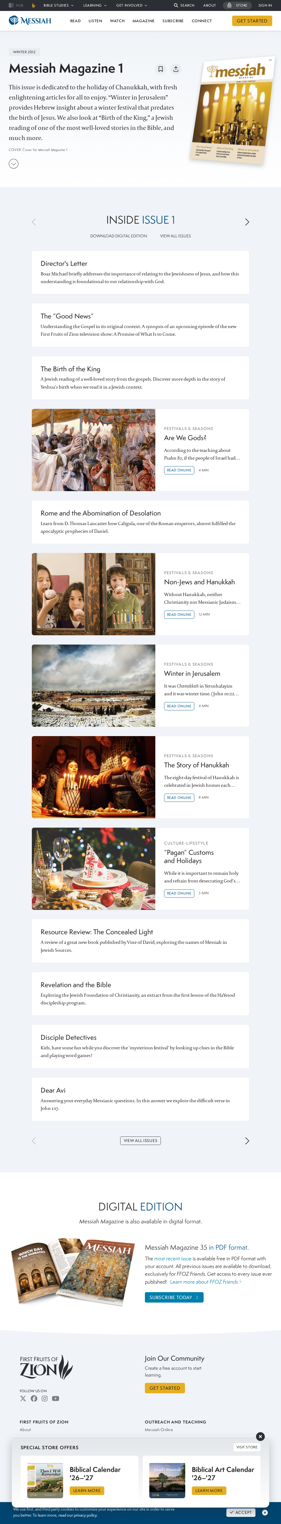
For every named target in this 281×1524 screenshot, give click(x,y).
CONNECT (202, 20)
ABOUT (209, 5)
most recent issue (173, 1258)
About (25, 1429)
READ (75, 20)
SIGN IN (265, 5)
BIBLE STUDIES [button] (56, 5)
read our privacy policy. (77, 1515)
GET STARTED (252, 21)
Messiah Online (159, 1429)
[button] (184, 5)
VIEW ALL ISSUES (175, 235)
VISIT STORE (247, 1447)
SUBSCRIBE (173, 20)
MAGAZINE (144, 20)
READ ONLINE (179, 470)
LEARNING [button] (92, 5)
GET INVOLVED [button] (129, 5)
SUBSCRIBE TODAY (171, 1297)
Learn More (87, 1490)
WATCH (117, 20)
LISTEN (95, 20)
